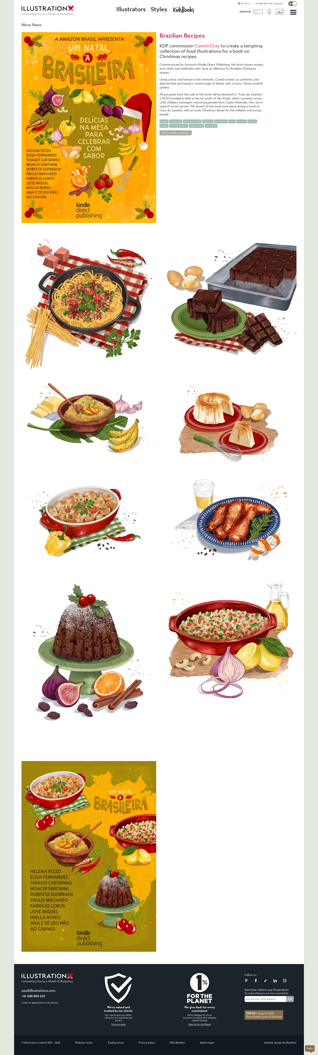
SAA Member (177, 1042)
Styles (159, 9)
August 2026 (260, 1013)
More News (32, 25)
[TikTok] (265, 982)
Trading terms (115, 1042)
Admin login (207, 1042)
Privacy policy (147, 1042)
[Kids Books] (184, 10)
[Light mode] (292, 3)
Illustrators (131, 9)
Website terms (84, 1042)
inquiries (278, 3)
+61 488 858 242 (263, 3)
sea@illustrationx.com (38, 991)
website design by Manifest (280, 1042)
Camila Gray (207, 46)
